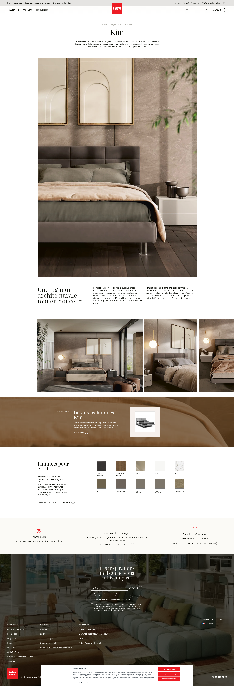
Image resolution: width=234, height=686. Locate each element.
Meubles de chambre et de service (56, 647)
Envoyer (133, 587)
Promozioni (12, 634)
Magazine (11, 638)
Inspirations (42, 10)
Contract (56, 3)
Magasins (216, 10)
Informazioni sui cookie (79, 683)
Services (11, 661)
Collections (13, 10)
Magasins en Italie (15, 643)
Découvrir (79, 432)
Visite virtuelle (208, 3)
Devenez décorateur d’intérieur (38, 3)
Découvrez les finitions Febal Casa (54, 502)
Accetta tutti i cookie (169, 669)
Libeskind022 (13, 647)
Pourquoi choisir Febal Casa (20, 656)
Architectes (66, 3)
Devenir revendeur (15, 3)
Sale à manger (46, 638)
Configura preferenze (168, 674)
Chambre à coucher (49, 643)
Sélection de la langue (225, 3)
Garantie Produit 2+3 (191, 3)
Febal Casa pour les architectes (93, 643)
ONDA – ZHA (13, 652)
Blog (218, 3)
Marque (178, 3)
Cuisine (43, 629)
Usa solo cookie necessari (169, 678)
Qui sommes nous (15, 629)
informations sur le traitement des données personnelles (113, 596)
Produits (27, 10)
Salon (42, 634)
